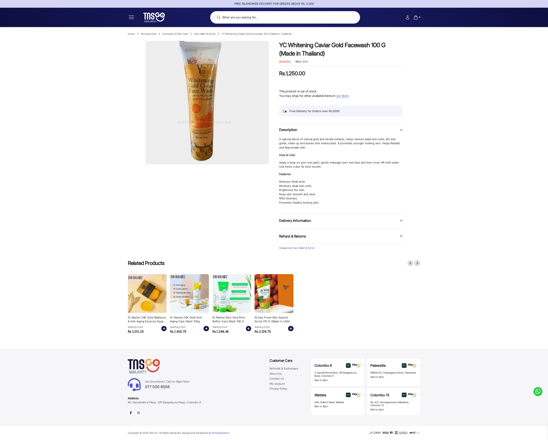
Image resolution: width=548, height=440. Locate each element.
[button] (340, 132)
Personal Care (148, 33)
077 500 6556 (167, 384)
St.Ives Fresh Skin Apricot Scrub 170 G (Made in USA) (272, 319)
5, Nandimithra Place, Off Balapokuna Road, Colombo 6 (335, 374)
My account (277, 383)
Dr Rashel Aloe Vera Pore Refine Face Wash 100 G (228, 319)
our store (342, 96)
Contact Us (277, 378)
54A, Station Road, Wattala (329, 402)
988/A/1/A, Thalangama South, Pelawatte (393, 372)
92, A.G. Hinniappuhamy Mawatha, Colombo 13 (389, 404)
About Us (276, 373)
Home (131, 33)
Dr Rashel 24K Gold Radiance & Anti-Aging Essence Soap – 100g (147, 321)
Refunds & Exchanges (284, 368)
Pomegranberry (220, 432)
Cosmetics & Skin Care (175, 33)
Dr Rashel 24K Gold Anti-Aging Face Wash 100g (186, 319)
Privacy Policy (278, 388)
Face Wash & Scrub (205, 33)
